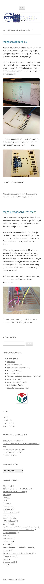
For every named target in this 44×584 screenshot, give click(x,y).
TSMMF (5, 559)
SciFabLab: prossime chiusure (14, 449)
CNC (4, 500)
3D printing (7, 486)
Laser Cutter (7, 524)
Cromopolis (7, 506)
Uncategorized (8, 562)
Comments (8, 423)
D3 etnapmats (8, 509)
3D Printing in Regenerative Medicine (16, 489)
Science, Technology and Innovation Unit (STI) (24, 376)
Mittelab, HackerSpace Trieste (18, 388)
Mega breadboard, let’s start (19, 212)
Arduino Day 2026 (9, 455)
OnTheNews (7, 538)
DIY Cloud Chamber (10, 512)
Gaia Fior (28, 197)
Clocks (5, 497)
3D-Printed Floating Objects (13, 441)
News (5, 536)
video (5, 565)
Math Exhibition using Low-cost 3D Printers (18, 530)
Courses (6, 503)
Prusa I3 (6, 544)
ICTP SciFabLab (8, 521)
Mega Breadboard (9, 533)
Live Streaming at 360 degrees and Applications (20, 527)
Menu (22, 8)
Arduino (6, 495)
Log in (5, 417)
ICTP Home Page (13, 373)
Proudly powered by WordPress (14, 580)
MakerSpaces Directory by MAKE (19, 367)
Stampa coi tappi (9, 556)
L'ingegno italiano (17, 382)
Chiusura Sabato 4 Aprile (12, 452)
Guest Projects (26, 194)
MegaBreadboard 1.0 (15, 41)
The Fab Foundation (14, 364)
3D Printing (14, 379)
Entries (7, 420)
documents (7, 515)
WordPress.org (8, 426)
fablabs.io (11, 362)
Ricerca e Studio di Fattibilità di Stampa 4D (18, 553)
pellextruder (7, 541)
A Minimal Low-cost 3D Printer (14, 492)
